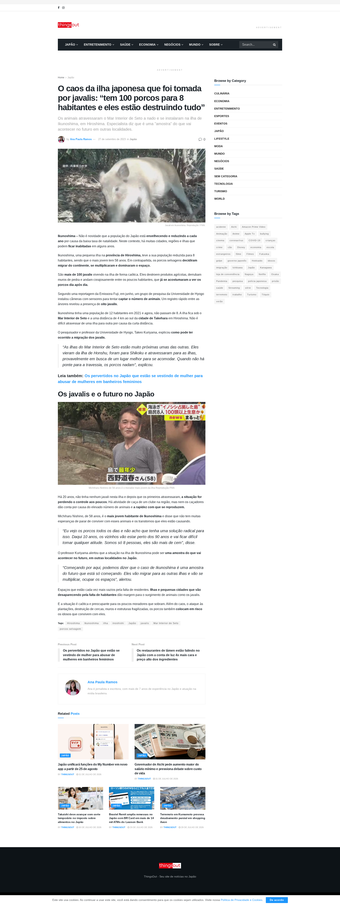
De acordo (277, 900)
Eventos (220, 123)
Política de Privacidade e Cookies (241, 899)
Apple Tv (250, 234)
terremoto (221, 294)
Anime (236, 234)
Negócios (172, 44)
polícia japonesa (257, 281)
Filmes (250, 254)
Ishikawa (238, 267)
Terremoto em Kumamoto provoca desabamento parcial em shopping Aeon (182, 818)
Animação (221, 234)
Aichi (234, 227)
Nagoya (249, 274)
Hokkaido (257, 260)
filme (238, 254)
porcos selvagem (70, 629)
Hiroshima (73, 623)
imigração (221, 267)
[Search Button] (274, 44)
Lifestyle (221, 138)
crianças (270, 240)
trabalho (237, 294)
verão (219, 301)
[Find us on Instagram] (63, 7)
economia (255, 247)
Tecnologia (223, 183)
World (219, 198)
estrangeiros (223, 254)
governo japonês (237, 260)
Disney (241, 247)
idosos (271, 260)
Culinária (221, 93)
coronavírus (236, 240)
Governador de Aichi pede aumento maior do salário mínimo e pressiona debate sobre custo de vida (168, 769)
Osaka (275, 274)
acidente (221, 227)
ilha (105, 623)
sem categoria (225, 176)
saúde (219, 288)
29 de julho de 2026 (140, 827)
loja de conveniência (227, 274)
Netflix (262, 274)
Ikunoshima (91, 623)
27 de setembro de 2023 (112, 139)
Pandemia (221, 281)
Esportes (221, 116)
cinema (220, 240)
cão (230, 247)
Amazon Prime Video (253, 227)
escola (270, 247)
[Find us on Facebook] (58, 7)
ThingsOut (67, 774)
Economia (147, 44)
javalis (145, 623)
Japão (70, 44)
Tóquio (265, 294)
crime (219, 247)
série (248, 288)
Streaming (234, 288)
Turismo (220, 191)
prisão (275, 281)
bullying (264, 234)
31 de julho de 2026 (89, 774)
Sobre (214, 44)
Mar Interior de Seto (165, 623)
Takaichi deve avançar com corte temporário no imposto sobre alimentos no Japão (79, 818)
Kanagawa (266, 267)
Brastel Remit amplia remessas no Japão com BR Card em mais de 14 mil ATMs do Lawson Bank (131, 818)
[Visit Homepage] (69, 25)
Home (61, 77)
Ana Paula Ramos (81, 139)
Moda (218, 146)
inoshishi (118, 623)
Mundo (194, 44)
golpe (219, 260)
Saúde (125, 44)
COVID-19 (254, 240)
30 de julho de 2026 (89, 827)
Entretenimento (97, 44)
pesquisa (238, 281)
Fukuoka (264, 254)
